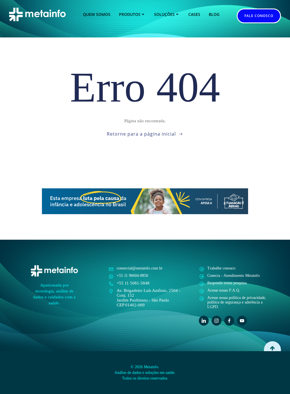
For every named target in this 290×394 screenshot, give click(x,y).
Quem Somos (96, 14)
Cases (194, 14)
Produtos (129, 14)
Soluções (164, 14)
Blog (214, 14)
